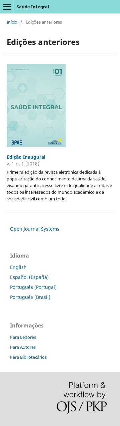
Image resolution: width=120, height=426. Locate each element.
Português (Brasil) (30, 297)
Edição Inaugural (26, 157)
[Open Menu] (6, 6)
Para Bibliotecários (28, 357)
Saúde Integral (33, 7)
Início (12, 22)
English (18, 267)
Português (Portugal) (33, 287)
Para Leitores (23, 337)
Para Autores (23, 347)
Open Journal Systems (34, 229)
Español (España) (29, 277)
